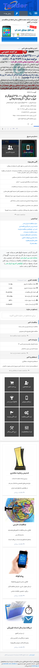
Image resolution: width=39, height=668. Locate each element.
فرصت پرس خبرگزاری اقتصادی (28, 226)
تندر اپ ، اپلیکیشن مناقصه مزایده (27, 229)
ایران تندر (31, 654)
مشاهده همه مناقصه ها (18, 335)
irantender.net (6, 663)
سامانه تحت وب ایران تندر (28, 258)
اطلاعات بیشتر (18, 492)
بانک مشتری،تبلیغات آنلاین (29, 238)
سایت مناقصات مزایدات (30, 232)
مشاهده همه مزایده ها (18, 353)
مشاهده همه (20, 214)
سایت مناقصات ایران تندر (30, 223)
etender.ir (14, 663)
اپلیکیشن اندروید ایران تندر (14, 263)
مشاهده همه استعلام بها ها (18, 370)
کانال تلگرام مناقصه (31, 240)
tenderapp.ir (35, 665)
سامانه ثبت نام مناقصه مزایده (28, 235)
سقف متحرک (33, 243)
